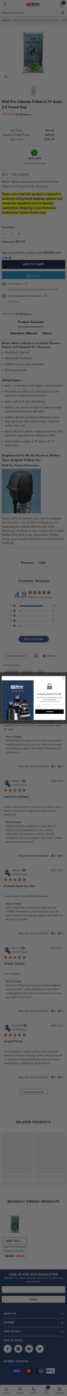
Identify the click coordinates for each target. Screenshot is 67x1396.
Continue (49, 711)
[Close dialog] (63, 678)
